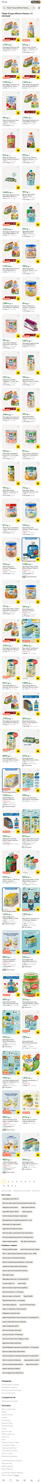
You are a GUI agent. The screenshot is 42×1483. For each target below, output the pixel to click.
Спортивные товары (8, 1445)
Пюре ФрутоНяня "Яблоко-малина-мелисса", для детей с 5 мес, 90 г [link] (30, 232)
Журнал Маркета (7, 1469)
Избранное (24, 1480)
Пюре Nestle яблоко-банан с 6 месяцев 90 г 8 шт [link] (30, 721)
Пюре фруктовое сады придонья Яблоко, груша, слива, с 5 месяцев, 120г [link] (30, 1002)
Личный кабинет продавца (10, 1384)
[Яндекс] (16, 1475)
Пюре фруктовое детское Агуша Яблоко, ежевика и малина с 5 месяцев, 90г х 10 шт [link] (11, 721)
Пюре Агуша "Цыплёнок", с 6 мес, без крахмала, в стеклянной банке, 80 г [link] (11, 528)
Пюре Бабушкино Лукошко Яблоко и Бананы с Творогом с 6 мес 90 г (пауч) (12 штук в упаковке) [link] (11, 798)
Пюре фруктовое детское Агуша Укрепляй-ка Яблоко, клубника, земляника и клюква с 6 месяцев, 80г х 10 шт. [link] (11, 269)
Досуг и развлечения (9, 1409)
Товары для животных (9, 1448)
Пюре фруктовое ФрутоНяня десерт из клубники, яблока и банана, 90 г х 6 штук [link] (29, 960)
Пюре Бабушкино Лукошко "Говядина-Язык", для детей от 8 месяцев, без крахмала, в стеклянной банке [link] (11, 567)
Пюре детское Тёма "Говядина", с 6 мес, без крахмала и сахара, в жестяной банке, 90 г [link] (10, 380)
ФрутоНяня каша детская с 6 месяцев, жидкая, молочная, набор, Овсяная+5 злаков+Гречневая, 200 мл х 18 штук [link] (30, 919)
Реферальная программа (10, 1401)
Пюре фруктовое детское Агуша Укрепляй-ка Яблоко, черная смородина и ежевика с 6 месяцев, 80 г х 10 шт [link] (30, 344)
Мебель (4, 1412)
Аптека (4, 1428)
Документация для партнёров (11, 1390)
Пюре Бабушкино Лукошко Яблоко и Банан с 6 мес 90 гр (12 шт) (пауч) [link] (11, 917)
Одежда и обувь (7, 1423)
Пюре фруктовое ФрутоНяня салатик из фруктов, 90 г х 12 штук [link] (29, 1163)
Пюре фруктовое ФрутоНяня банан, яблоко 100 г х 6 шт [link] (30, 759)
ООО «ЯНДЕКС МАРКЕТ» (15, 1473)
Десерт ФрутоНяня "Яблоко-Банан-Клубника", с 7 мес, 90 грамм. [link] (29, 195)
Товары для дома (7, 1426)
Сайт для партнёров (8, 1393)
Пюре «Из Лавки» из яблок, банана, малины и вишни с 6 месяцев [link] (11, 158)
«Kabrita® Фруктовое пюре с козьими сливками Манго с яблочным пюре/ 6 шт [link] (11, 1163)
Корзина (31, 1480)
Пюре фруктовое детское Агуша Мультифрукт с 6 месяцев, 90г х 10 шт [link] (11, 232)
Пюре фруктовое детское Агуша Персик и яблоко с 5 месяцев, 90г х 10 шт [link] (11, 649)
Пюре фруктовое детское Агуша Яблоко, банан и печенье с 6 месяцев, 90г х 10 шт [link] (11, 48)
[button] (39, 7)
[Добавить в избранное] (18, 20)
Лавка (17, 1480)
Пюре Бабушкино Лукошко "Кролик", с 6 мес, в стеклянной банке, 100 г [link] (30, 269)
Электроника (6, 1420)
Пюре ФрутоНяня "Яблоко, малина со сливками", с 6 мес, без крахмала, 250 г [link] (30, 417)
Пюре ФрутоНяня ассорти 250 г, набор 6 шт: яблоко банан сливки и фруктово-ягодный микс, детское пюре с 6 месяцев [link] (30, 839)
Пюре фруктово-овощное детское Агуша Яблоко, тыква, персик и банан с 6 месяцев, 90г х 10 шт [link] (30, 85)
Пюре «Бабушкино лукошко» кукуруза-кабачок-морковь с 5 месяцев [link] (29, 306)
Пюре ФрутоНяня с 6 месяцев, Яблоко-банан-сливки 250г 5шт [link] (11, 759)
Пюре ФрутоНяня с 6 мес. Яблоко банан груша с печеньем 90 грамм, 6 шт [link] (30, 880)
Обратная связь (7, 1463)
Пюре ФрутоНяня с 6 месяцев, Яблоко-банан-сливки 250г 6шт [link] (30, 686)
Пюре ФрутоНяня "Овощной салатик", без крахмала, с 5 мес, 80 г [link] (30, 491)
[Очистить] (33, 7)
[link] (10, 1199)
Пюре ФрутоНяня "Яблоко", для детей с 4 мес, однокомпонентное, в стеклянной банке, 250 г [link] (11, 491)
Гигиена (4, 1417)
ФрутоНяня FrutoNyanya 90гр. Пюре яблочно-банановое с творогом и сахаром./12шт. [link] (30, 649)
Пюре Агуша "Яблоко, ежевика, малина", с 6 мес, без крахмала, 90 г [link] (30, 158)
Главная (3, 1480)
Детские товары (7, 1453)
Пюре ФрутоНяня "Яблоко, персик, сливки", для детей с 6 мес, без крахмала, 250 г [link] (30, 380)
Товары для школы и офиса (10, 1442)
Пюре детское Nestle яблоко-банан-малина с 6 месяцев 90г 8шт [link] (11, 839)
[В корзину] (18, 40)
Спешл (10, 1480)
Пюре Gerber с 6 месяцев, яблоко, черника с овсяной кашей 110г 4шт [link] (11, 880)
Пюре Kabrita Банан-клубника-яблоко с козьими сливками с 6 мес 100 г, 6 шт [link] (10, 960)
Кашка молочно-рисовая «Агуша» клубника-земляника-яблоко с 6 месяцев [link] (11, 121)
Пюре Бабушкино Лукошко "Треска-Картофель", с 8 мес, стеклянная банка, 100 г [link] (30, 610)
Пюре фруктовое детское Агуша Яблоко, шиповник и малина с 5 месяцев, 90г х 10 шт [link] (11, 417)
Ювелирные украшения (9, 1456)
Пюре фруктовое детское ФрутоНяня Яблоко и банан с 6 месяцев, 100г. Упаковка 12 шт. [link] (11, 195)
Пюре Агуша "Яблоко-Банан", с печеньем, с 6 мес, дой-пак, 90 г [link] (29, 48)
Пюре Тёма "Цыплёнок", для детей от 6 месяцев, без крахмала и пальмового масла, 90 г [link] (10, 454)
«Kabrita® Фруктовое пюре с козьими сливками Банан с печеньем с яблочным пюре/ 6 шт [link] (11, 1120)
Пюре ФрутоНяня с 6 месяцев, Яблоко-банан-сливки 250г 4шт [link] (11, 686)
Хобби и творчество (8, 1434)
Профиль (38, 1480)
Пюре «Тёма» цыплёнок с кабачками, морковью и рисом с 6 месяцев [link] (30, 454)
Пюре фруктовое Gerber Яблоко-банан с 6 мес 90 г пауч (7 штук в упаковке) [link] (30, 567)
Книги (4, 1439)
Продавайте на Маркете (10, 1387)
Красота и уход (7, 1431)
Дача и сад (5, 1437)
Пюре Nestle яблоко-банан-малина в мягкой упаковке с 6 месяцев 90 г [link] (11, 1002)
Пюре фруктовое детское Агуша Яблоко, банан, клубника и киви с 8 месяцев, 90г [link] (30, 121)
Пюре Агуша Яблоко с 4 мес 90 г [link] (30, 1081)
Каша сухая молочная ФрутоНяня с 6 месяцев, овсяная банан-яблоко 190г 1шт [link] (30, 798)
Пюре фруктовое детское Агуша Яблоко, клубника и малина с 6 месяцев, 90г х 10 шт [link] (11, 306)
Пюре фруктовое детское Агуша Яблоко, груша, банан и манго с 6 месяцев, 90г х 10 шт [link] (11, 85)
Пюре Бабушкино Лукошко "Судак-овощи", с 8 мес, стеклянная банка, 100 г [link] (30, 528)
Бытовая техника (7, 1414)
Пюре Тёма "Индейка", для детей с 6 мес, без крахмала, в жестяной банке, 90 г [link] (10, 343)
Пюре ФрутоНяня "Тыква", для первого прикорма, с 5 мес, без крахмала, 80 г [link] (11, 609)
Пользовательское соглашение (12, 1460)
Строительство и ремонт (10, 1450)
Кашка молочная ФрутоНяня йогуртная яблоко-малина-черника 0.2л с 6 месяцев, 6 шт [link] (30, 1042)
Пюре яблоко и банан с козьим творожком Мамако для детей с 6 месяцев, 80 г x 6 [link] (29, 1120)
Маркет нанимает (7, 1466)
